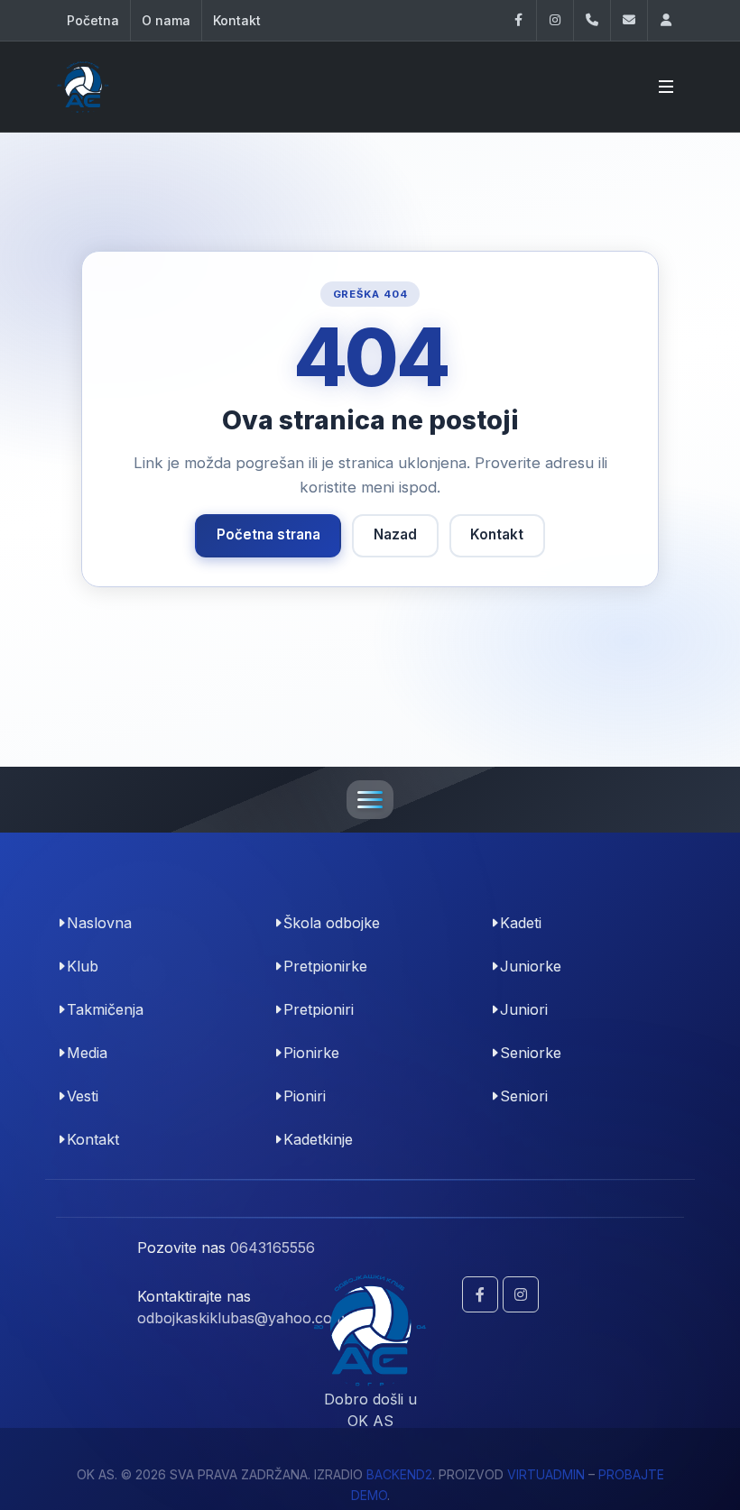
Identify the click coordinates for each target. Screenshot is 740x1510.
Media (87, 1053)
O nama (166, 20)
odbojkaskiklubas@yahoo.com (241, 1318)
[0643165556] (592, 20)
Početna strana (268, 534)
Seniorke (530, 1053)
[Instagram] (555, 20)
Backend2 (399, 1474)
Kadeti (520, 923)
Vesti (82, 1096)
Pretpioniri (318, 1009)
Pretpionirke (325, 966)
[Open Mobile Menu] (666, 86)
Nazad (395, 534)
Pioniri (304, 1096)
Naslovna (99, 923)
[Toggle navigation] (370, 799)
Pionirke (311, 1053)
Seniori (524, 1096)
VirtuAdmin (546, 1474)
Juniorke (530, 966)
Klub (82, 966)
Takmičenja (105, 1009)
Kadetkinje (318, 1139)
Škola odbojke (331, 923)
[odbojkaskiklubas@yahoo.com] (629, 20)
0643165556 (272, 1247)
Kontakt (237, 20)
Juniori (524, 1009)
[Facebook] (518, 20)
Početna (93, 20)
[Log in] (666, 20)
